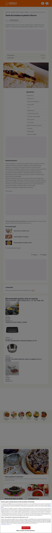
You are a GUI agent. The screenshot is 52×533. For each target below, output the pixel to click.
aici (9, 513)
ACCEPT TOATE (26, 527)
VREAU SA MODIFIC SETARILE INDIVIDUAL (25, 530)
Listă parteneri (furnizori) (6, 524)
